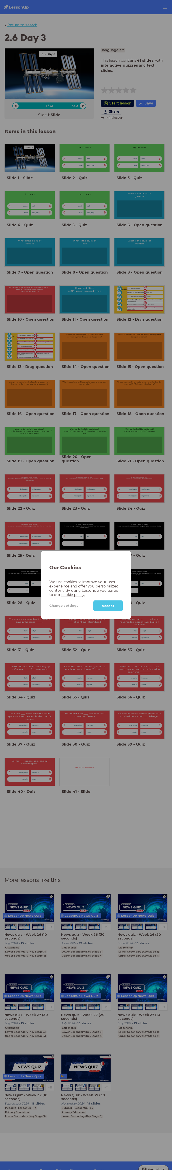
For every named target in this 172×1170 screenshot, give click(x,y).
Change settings (63, 606)
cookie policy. (73, 594)
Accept (108, 606)
